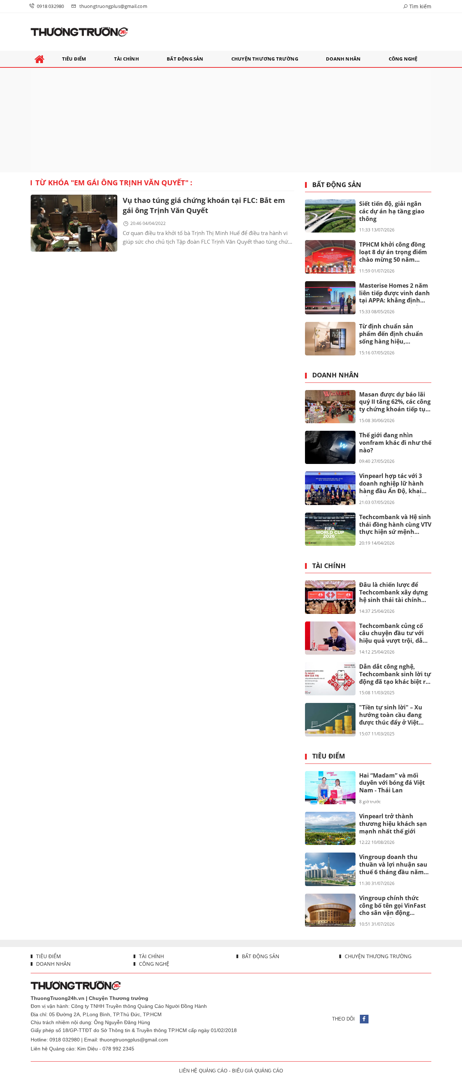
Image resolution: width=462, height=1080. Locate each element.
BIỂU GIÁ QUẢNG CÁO (257, 1071)
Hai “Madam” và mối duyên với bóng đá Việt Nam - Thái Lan (392, 782)
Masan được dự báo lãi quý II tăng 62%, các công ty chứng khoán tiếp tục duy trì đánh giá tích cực (395, 402)
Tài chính (329, 566)
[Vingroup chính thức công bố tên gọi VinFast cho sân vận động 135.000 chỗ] (330, 910)
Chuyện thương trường (377, 956)
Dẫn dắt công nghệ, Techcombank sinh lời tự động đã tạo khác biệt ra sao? (395, 674)
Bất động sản (336, 185)
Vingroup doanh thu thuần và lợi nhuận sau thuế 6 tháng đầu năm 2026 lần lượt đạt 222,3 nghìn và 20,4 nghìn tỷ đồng (393, 865)
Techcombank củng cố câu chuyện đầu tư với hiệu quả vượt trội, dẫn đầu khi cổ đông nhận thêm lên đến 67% (393, 634)
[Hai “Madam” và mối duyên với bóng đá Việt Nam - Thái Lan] (330, 787)
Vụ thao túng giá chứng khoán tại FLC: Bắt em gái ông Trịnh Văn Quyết (204, 205)
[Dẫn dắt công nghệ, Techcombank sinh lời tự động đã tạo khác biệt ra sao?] (330, 678)
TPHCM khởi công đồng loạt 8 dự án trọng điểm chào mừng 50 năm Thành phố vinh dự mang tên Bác (393, 252)
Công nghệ (153, 963)
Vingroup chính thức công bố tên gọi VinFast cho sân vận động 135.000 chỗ (392, 906)
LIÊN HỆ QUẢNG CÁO (203, 1071)
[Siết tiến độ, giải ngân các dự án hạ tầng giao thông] (330, 216)
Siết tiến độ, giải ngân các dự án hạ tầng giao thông (391, 211)
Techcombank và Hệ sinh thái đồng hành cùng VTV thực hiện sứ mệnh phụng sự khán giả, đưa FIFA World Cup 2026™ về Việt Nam (395, 525)
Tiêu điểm (328, 756)
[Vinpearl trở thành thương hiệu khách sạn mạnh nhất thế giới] (330, 828)
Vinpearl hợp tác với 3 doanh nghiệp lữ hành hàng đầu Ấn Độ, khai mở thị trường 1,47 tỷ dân (391, 484)
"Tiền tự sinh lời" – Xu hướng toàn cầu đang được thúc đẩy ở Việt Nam (390, 715)
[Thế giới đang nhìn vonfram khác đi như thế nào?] (330, 447)
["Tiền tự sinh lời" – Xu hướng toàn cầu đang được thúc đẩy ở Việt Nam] (330, 719)
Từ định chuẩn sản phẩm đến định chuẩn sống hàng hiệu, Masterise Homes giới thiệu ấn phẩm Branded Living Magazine (393, 334)
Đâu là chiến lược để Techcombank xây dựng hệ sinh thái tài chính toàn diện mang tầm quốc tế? (393, 593)
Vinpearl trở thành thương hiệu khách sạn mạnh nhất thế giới (393, 823)
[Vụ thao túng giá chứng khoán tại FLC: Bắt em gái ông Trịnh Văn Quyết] (74, 223)
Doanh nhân (335, 375)
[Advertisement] (231, 120)
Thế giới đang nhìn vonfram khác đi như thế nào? (395, 442)
